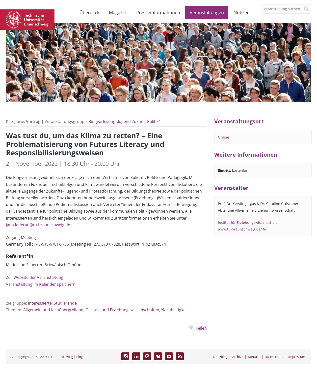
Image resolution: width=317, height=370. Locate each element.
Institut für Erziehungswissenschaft (247, 222)
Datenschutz (274, 356)
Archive (237, 356)
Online (223, 137)
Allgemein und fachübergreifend (53, 310)
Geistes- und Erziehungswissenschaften (122, 310)
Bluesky (158, 356)
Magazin (117, 12)
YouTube (169, 356)
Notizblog (220, 356)
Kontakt (254, 356)
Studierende (65, 303)
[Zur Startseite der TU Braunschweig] (27, 19)
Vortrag (33, 121)
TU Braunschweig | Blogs (66, 356)
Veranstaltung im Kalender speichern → (43, 284)
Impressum (296, 356)
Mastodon (147, 356)
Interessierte (40, 303)
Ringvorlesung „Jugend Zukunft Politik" (124, 121)
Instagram (125, 356)
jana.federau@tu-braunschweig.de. (38, 225)
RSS (180, 356)
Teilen (201, 328)
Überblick (89, 12)
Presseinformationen (158, 12)
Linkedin (136, 356)
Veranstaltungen (207, 12)
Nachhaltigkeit (174, 310)
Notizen (242, 12)
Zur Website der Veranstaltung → (37, 277)
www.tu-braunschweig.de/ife (242, 229)
